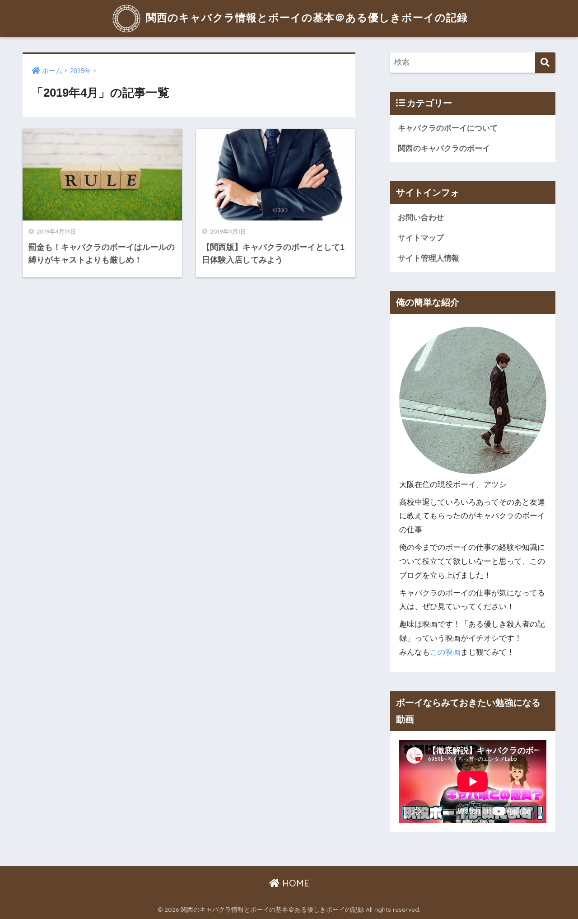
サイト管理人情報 (428, 258)
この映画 (445, 652)
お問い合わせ (421, 217)
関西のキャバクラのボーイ (444, 148)
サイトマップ (421, 238)
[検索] (545, 62)
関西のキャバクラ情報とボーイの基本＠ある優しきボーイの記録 (305, 17)
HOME (294, 883)
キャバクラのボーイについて (448, 128)
